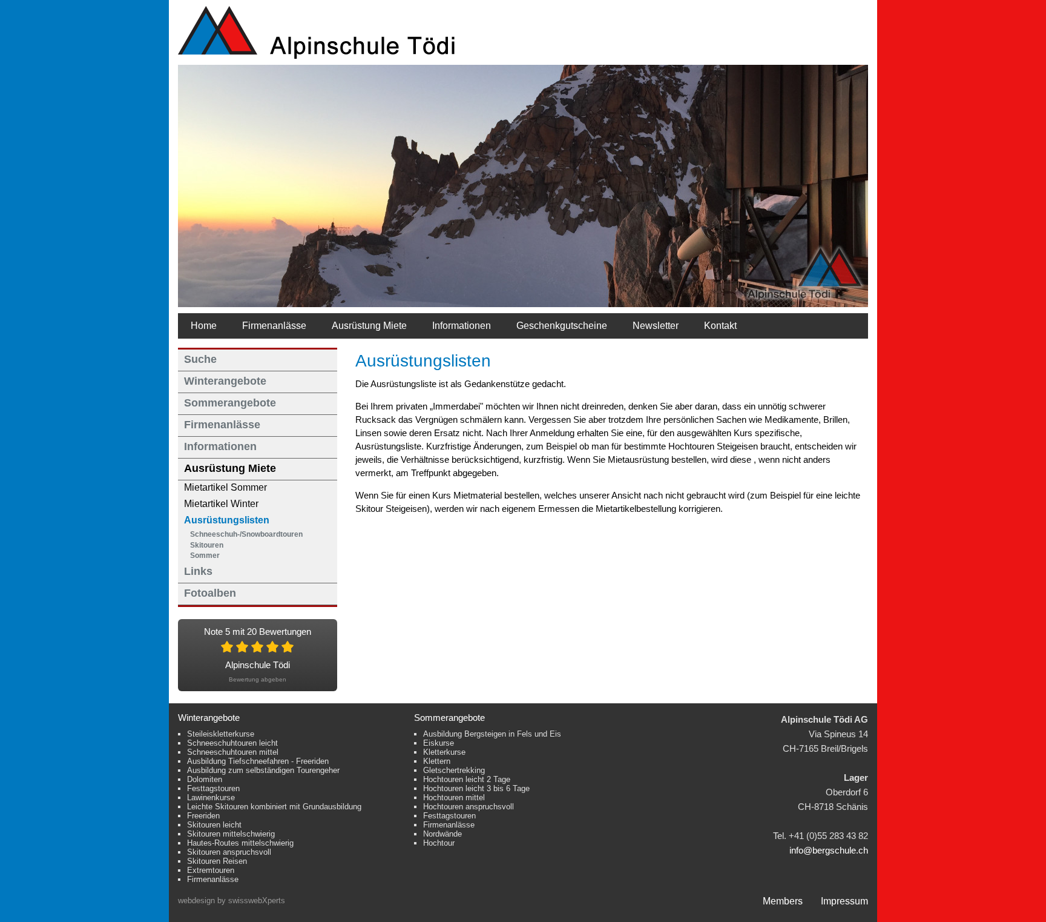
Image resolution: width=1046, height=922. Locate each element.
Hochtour (439, 842)
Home (204, 325)
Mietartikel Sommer (225, 487)
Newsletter (656, 325)
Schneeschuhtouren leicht (232, 743)
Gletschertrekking (454, 770)
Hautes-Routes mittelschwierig (240, 842)
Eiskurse (438, 743)
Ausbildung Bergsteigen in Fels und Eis (492, 733)
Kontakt (720, 325)
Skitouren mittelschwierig (231, 833)
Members (783, 901)
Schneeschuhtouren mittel (232, 752)
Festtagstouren (213, 788)
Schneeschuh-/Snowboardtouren (246, 534)
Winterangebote (225, 381)
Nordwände (442, 833)
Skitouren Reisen (217, 861)
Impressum (844, 901)
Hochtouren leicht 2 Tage (466, 779)
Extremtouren (210, 870)
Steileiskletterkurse (220, 733)
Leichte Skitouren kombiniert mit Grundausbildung (274, 806)
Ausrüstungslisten (226, 520)
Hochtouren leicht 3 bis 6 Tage (476, 788)
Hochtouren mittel (454, 797)
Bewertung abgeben (257, 679)
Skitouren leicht (214, 824)
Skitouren (206, 545)
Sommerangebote (230, 403)
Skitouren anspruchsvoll (229, 852)
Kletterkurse (444, 752)
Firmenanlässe (274, 325)
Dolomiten (204, 779)
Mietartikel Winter (221, 504)
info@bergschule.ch (828, 850)
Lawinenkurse (211, 797)
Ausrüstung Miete (369, 325)
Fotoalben (210, 593)
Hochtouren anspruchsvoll (468, 806)
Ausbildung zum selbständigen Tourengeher (263, 770)
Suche (200, 359)
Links (198, 571)
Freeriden (203, 815)
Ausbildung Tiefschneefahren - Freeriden (258, 761)
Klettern (436, 761)
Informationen (461, 325)
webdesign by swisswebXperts (231, 900)
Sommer (205, 555)
